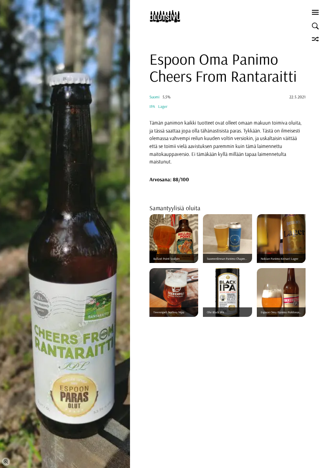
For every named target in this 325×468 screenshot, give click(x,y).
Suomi (154, 97)
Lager (162, 106)
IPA (152, 106)
